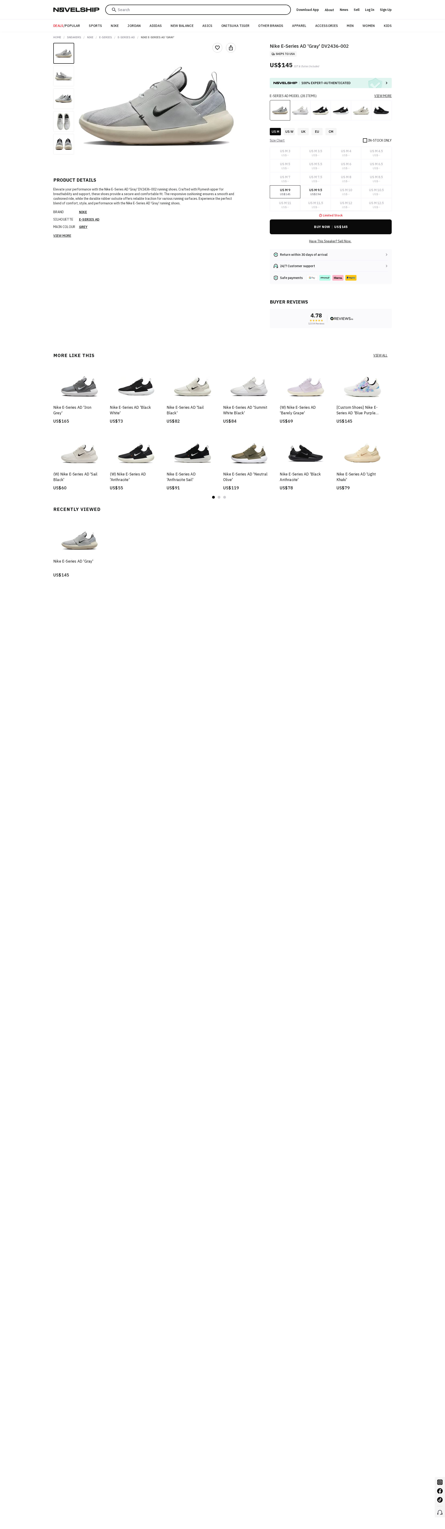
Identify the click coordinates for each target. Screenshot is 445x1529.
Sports (95, 26)
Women (368, 26)
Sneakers (74, 37)
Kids (388, 26)
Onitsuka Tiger (235, 26)
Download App (307, 10)
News (344, 10)
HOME (57, 37)
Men (350, 26)
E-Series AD (126, 37)
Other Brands (270, 26)
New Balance (182, 26)
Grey (83, 227)
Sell (356, 10)
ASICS (207, 26)
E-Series (105, 37)
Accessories (326, 26)
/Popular (66, 26)
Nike (115, 26)
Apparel (299, 26)
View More (62, 236)
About (329, 10)
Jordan (134, 26)
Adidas (155, 26)
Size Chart (277, 140)
